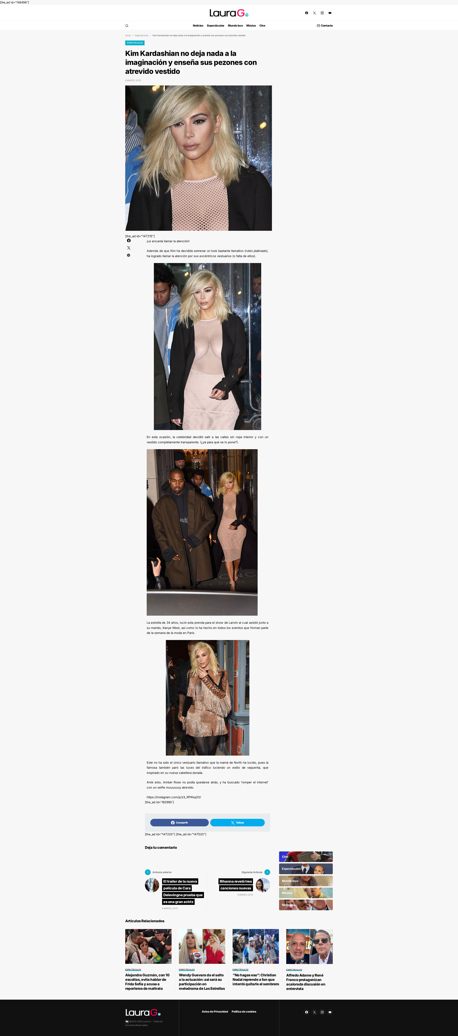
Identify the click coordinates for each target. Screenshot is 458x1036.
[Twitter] (314, 12)
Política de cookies (244, 1011)
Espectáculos (141, 35)
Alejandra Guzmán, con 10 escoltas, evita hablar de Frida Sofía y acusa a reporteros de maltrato (147, 982)
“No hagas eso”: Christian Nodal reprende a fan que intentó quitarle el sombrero (256, 979)
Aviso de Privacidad (215, 1011)
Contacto (327, 25)
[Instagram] (322, 12)
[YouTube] (330, 12)
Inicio (128, 35)
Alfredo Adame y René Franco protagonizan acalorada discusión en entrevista (305, 982)
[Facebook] (307, 12)
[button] (126, 25)
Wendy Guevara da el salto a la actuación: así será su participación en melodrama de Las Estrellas (202, 982)
